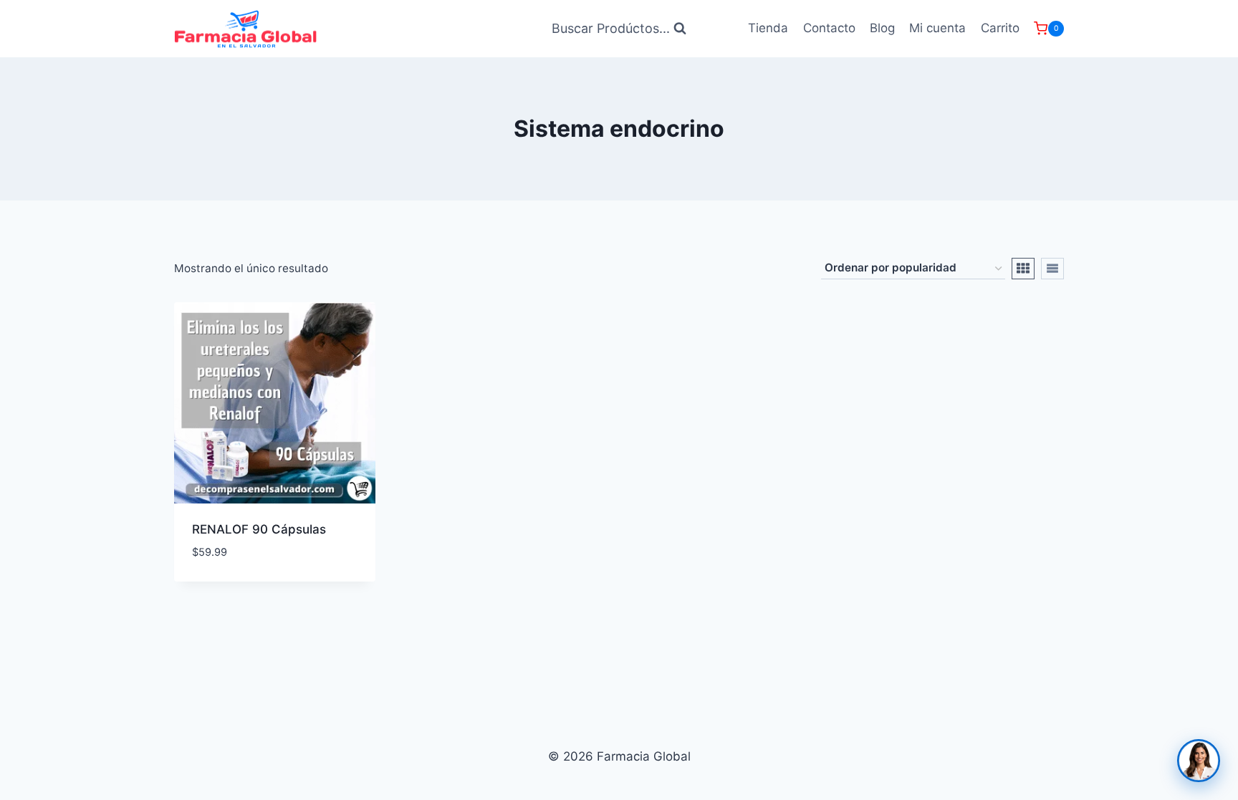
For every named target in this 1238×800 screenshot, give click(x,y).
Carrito (1000, 28)
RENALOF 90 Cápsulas (259, 529)
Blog (882, 28)
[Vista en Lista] (1052, 268)
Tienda (768, 28)
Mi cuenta (937, 28)
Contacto (829, 28)
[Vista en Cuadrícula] (1023, 268)
